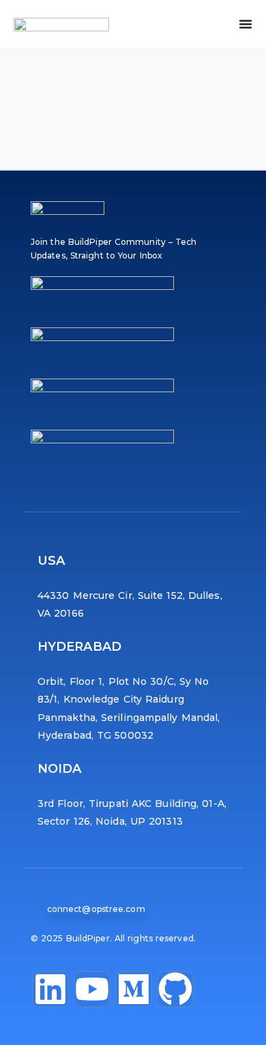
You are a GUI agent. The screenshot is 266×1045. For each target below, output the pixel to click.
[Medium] (133, 989)
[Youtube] (92, 989)
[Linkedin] (50, 989)
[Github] (175, 989)
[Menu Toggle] (245, 24)
